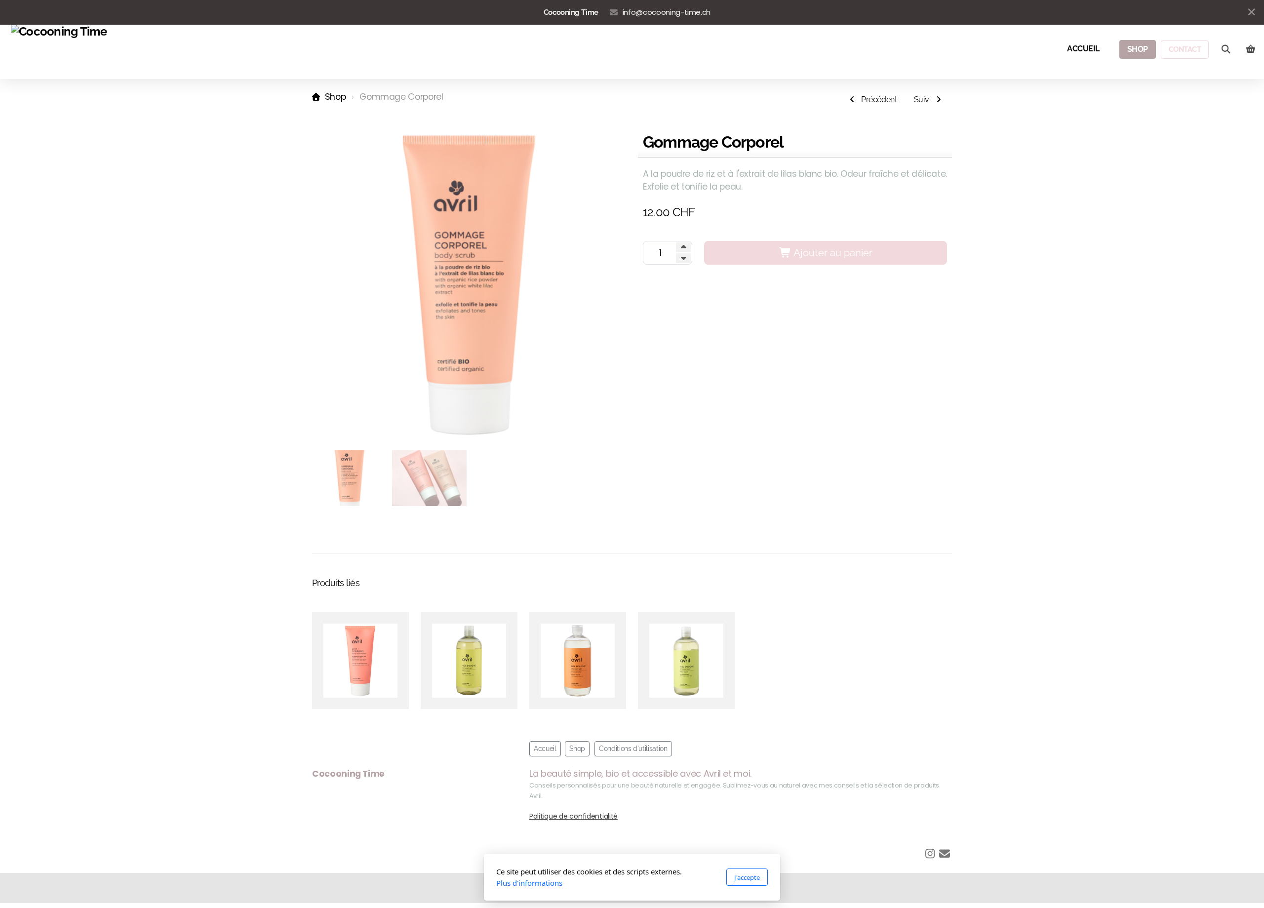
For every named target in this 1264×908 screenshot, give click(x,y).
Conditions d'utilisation (633, 748)
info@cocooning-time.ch (667, 12)
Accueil (545, 748)
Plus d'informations (529, 883)
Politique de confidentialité (573, 816)
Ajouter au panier (831, 253)
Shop (335, 97)
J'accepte (747, 877)
